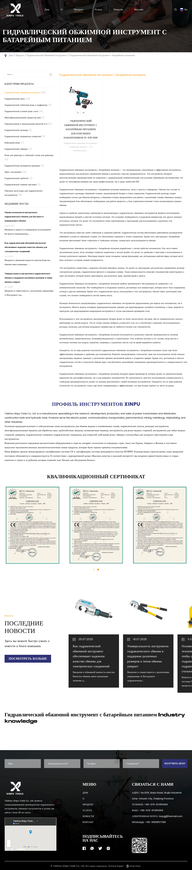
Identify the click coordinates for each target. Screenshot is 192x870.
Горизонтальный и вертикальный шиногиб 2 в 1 (28, 124)
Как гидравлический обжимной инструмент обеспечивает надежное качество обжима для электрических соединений (91, 656)
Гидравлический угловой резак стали (24, 111)
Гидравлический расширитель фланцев (24, 165)
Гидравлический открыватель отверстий (25, 136)
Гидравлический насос (17, 99)
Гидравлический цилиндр (18, 130)
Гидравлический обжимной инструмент (47, 55)
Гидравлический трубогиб (18, 178)
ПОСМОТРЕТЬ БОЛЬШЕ (28, 658)
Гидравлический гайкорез (18, 149)
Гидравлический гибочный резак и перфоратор (28, 105)
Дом (46, 10)
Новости (118, 10)
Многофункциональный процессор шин (25, 117)
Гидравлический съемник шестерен (23, 184)
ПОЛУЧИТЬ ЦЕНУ (174, 763)
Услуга (98, 10)
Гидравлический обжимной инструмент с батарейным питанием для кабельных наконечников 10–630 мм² (81, 129)
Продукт (78, 10)
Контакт (138, 10)
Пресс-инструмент (16, 172)
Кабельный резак (14, 142)
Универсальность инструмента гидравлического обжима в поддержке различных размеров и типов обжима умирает (147, 656)
